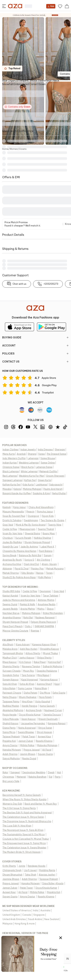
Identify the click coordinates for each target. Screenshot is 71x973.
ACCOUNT (9, 345)
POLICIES (8, 353)
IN (67, 958)
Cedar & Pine (12, 75)
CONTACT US (10, 361)
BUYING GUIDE (11, 337)
